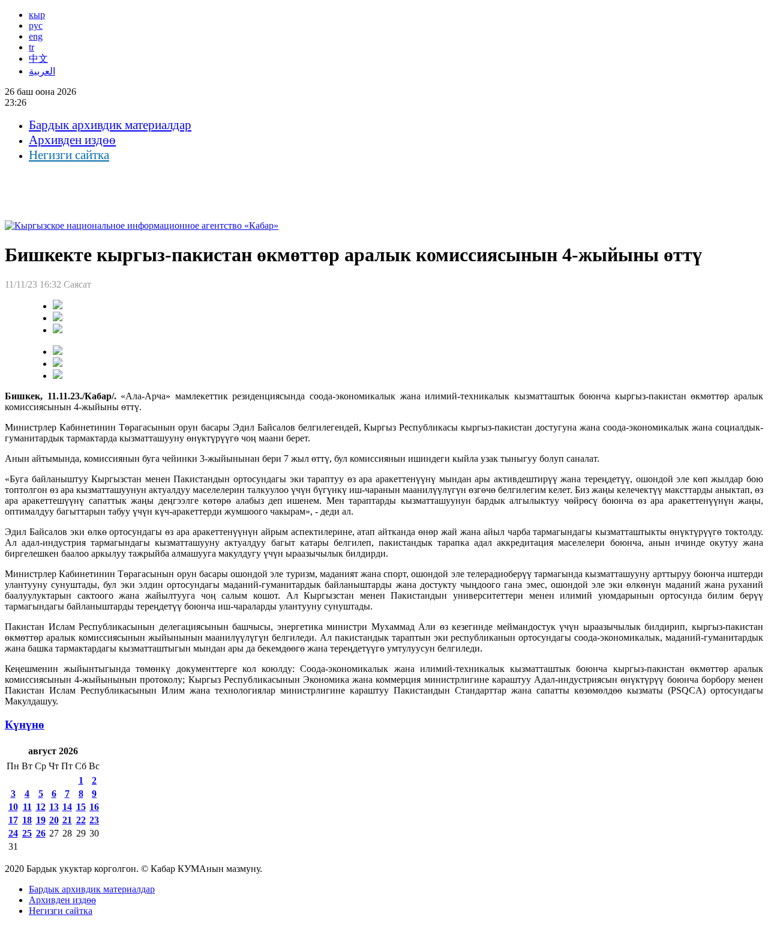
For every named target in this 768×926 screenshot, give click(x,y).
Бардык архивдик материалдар (110, 125)
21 (67, 820)
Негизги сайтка (69, 155)
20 (54, 820)
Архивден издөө (72, 140)
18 (27, 820)
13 (54, 807)
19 (41, 820)
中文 (38, 58)
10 (13, 807)
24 (13, 833)
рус (36, 25)
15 (81, 807)
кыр (37, 15)
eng (36, 36)
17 (13, 820)
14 (67, 807)
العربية (42, 71)
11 (27, 807)
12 (41, 807)
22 (81, 820)
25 (27, 833)
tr (31, 47)
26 (41, 833)
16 (94, 807)
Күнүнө (24, 724)
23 (94, 820)
